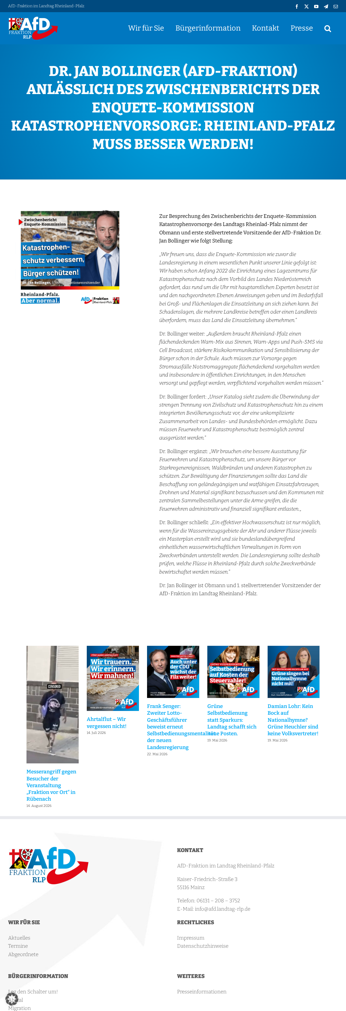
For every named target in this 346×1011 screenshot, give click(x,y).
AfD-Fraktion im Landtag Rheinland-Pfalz (46, 6)
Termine (18, 946)
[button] (327, 28)
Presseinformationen (202, 992)
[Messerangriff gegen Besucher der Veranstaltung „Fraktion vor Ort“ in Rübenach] (52, 649)
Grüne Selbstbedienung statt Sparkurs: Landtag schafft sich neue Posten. (232, 720)
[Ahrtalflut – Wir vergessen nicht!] (113, 649)
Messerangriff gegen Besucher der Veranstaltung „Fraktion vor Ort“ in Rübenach (51, 785)
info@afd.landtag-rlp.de (222, 909)
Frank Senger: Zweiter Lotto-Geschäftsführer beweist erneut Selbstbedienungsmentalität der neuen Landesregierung (181, 726)
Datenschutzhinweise (202, 946)
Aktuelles (19, 938)
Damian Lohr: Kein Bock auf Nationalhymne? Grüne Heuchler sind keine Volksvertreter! (293, 720)
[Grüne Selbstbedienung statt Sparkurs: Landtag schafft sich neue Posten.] (233, 649)
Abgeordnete (23, 954)
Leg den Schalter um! (33, 992)
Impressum (190, 938)
